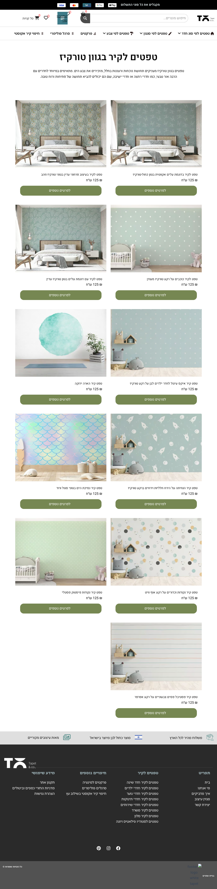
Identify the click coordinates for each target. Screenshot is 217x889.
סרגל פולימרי (60, 33)
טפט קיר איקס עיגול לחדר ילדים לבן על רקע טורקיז (164, 383)
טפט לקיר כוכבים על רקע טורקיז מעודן (172, 279)
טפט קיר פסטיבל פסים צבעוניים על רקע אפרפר (166, 697)
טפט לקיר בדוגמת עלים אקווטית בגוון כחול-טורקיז (165, 174)
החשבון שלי (62, 18)
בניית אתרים (208, 875)
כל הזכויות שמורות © (12, 866)
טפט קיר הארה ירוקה (88, 383)
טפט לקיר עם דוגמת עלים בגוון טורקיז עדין (74, 279)
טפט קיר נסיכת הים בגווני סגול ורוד (79, 488)
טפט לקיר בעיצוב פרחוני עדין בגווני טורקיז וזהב (71, 174)
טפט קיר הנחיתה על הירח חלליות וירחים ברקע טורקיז (163, 488)
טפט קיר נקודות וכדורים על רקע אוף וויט (171, 592)
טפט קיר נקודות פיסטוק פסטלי (82, 592)
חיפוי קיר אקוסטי (27, 33)
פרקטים (86, 33)
